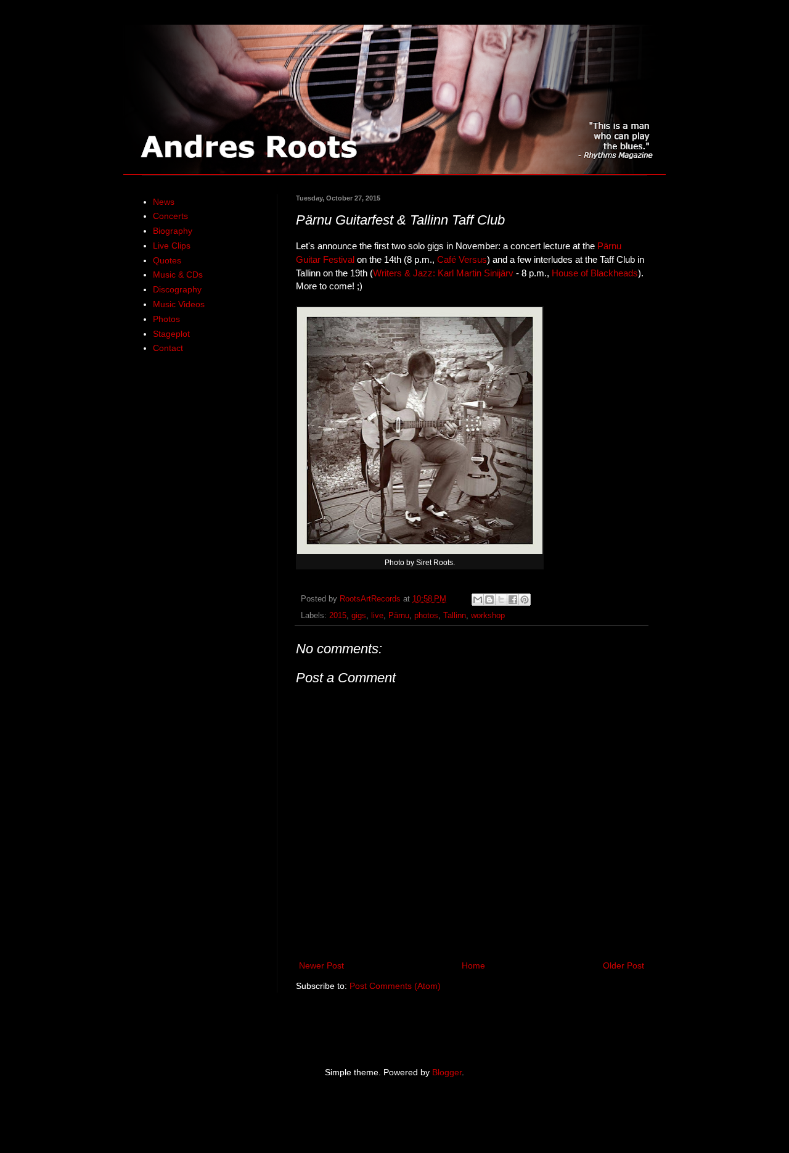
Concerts (170, 216)
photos (426, 615)
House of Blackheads (595, 273)
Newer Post (321, 965)
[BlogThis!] (489, 599)
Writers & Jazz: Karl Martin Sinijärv (443, 273)
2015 (337, 615)
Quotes (167, 260)
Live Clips (171, 245)
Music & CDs (178, 274)
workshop (488, 615)
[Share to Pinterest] (524, 599)
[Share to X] (501, 599)
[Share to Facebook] (513, 599)
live (377, 615)
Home (473, 965)
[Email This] (478, 599)
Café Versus (462, 259)
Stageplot (171, 334)
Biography (172, 231)
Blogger (447, 1072)
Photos (166, 319)
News (163, 202)
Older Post (623, 965)
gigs (358, 615)
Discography (177, 289)
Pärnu (398, 615)
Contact (168, 348)
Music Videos (179, 304)
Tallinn (454, 615)
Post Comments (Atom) (395, 986)
